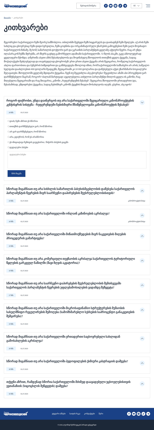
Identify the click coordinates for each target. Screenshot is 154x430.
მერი (101, 413)
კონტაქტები (89, 413)
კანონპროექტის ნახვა (136, 201)
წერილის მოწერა (88, 6)
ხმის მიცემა (16, 173)
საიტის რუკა (74, 413)
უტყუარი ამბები (59, 413)
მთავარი (7, 18)
